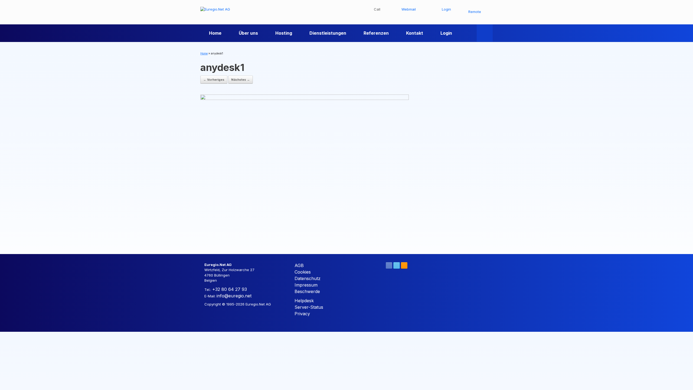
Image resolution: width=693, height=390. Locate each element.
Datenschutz (308, 278)
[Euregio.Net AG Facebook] (389, 265)
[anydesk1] (304, 169)
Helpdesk (304, 300)
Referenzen (376, 33)
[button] (485, 33)
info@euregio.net (234, 295)
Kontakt (414, 33)
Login (446, 33)
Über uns (248, 33)
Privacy (302, 313)
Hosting (283, 33)
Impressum (306, 285)
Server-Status (309, 307)
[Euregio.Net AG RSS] (404, 265)
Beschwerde (307, 291)
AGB (299, 265)
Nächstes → (240, 80)
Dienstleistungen (327, 33)
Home (215, 33)
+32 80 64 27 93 (229, 289)
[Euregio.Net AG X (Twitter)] (396, 265)
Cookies (303, 272)
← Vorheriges (213, 80)
